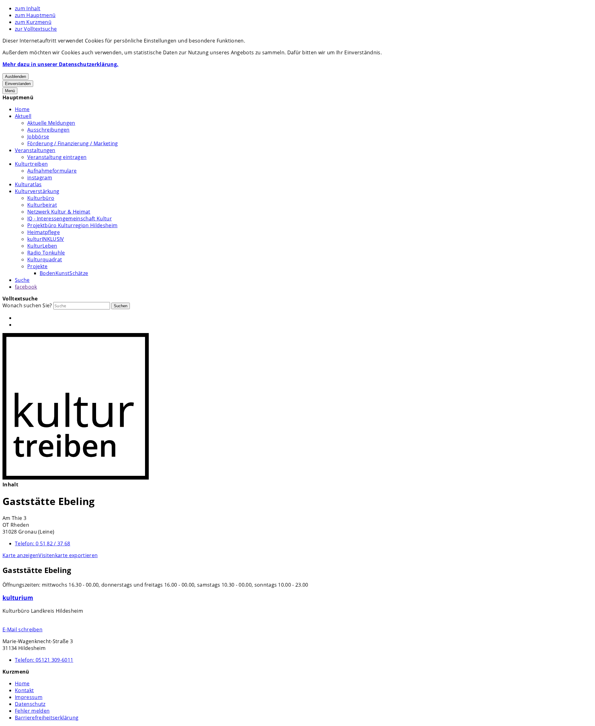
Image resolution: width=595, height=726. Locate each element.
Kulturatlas (28, 184)
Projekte (37, 266)
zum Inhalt (27, 8)
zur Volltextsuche (36, 28)
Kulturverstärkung (37, 191)
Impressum (28, 697)
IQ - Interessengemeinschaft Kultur (69, 218)
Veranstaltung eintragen (56, 157)
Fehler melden (32, 710)
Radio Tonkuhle (46, 252)
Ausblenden (15, 76)
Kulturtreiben (31, 163)
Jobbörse (38, 136)
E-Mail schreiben (22, 629)
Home (22, 109)
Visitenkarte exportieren (68, 555)
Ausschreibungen (48, 129)
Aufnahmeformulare (52, 170)
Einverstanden (18, 83)
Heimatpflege (43, 232)
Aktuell (23, 116)
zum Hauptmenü (35, 15)
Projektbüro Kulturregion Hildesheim (72, 225)
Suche (22, 280)
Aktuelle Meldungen (51, 122)
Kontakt (24, 690)
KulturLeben (42, 245)
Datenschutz (30, 704)
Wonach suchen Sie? (27, 305)
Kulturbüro (40, 198)
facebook (26, 286)
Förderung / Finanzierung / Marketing (72, 143)
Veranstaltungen (35, 150)
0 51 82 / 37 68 (42, 543)
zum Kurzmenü (33, 22)
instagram (39, 177)
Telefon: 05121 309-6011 (44, 659)
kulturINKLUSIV (45, 239)
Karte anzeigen (20, 555)
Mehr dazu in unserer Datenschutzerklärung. (60, 64)
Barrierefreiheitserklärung (46, 717)
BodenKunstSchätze (64, 273)
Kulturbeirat (42, 204)
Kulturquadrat (44, 259)
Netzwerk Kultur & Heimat (58, 211)
